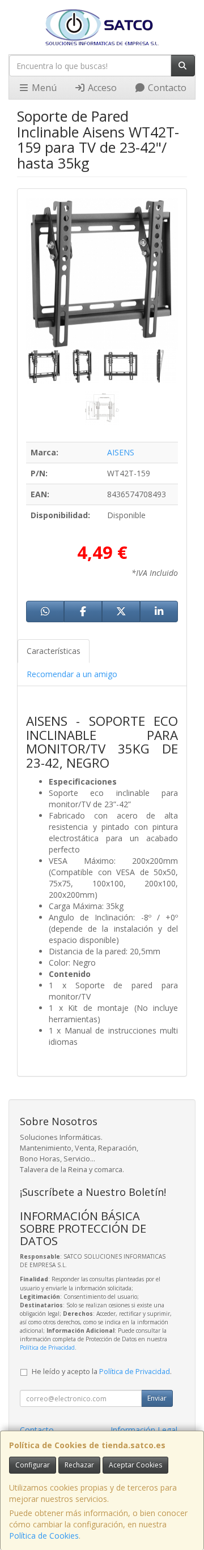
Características (53, 650)
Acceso (101, 87)
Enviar (157, 1398)
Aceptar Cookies (135, 1465)
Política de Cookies (44, 1535)
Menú (43, 87)
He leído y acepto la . (102, 1371)
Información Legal (143, 1429)
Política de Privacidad (47, 1347)
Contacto (166, 87)
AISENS (120, 452)
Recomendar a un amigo (72, 674)
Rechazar (79, 1465)
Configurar (32, 1465)
